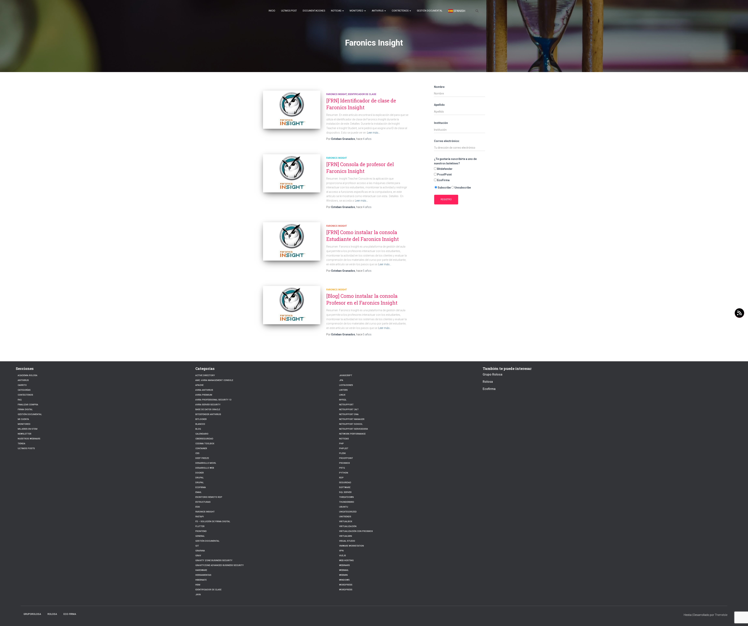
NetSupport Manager (351, 419)
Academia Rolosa (27, 375)
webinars (344, 565)
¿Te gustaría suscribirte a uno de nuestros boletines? (455, 161)
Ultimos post (289, 10)
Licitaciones (346, 385)
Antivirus (378, 10)
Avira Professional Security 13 (213, 400)
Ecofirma (200, 487)
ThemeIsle (721, 614)
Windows (344, 580)
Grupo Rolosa (492, 374)
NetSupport (346, 404)
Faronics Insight (336, 94)
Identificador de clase (362, 94)
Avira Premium (203, 395)
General (200, 536)
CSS (197, 453)
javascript (345, 375)
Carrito (22, 385)
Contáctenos (400, 10)
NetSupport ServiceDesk (353, 429)
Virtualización (347, 526)
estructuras (203, 502)
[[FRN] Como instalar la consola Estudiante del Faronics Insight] (291, 241)
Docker (199, 473)
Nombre (439, 86)
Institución (441, 122)
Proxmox (344, 463)
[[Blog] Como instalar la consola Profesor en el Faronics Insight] (291, 305)
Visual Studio (347, 541)
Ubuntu (343, 507)
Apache (199, 385)
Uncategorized (348, 511)
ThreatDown (346, 497)
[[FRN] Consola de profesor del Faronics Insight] (291, 173)
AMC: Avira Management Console (214, 380)
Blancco (200, 424)
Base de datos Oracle (207, 409)
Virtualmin (345, 536)
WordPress (345, 585)
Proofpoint (346, 458)
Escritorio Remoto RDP (208, 497)
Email (198, 492)
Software (344, 487)
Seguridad (345, 482)
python (343, 473)
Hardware (201, 570)
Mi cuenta (23, 419)
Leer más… (373, 132)
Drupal (199, 477)
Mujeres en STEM (27, 429)
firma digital (25, 409)
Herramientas (203, 575)
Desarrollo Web (204, 468)
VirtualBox (345, 521)
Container (201, 448)
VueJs (342, 555)
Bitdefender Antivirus (208, 414)
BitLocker (201, 419)
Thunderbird (346, 502)
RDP (341, 477)
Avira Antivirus (204, 390)
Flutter (200, 526)
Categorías (24, 390)
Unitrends (345, 516)
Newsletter (24, 434)
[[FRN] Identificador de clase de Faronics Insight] (291, 110)
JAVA (198, 594)
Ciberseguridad (204, 438)
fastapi (199, 516)
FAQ (20, 400)
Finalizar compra (28, 404)
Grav (198, 555)
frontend (201, 531)
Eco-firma (70, 614)
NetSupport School (351, 424)
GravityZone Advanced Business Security (219, 565)
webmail (344, 570)
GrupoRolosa (32, 614)
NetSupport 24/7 (348, 409)
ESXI (197, 507)
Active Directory (205, 375)
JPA (341, 380)
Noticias (336, 10)
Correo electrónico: (447, 141)
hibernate (201, 580)
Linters (343, 390)
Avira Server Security (208, 404)
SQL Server (345, 492)
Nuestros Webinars (29, 438)
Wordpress (345, 589)
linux (342, 395)
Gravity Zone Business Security (213, 560)
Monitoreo (357, 10)
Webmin (343, 575)
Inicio (272, 10)
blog (198, 429)
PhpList (343, 448)
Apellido (439, 104)
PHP (341, 443)
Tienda (21, 443)
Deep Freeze (202, 458)
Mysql (343, 400)
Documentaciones (314, 10)
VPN (341, 550)
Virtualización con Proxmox (356, 531)
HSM (197, 585)
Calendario (201, 434)
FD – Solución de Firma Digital (212, 521)
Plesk (342, 453)
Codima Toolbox (204, 443)
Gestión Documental (429, 10)
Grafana (200, 550)
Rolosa (488, 382)
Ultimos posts (26, 448)
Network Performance (352, 434)
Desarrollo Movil (205, 463)
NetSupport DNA (349, 414)
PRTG (342, 468)
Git (197, 546)
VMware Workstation (351, 546)
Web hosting (346, 560)
